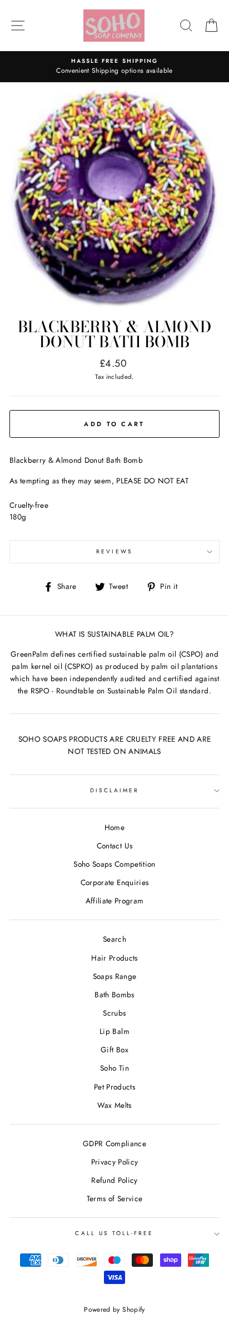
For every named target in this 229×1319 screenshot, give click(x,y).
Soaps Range (115, 976)
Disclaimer (115, 790)
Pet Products (114, 1086)
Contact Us (114, 845)
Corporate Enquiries (114, 882)
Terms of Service (114, 1198)
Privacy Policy (114, 1161)
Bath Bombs (114, 994)
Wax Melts (114, 1105)
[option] (114, 67)
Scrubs (114, 1012)
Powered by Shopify (114, 1310)
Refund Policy (114, 1180)
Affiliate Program (115, 900)
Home (114, 827)
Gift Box (114, 1049)
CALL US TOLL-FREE (114, 1233)
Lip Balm (114, 1031)
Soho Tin (114, 1067)
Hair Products (114, 957)
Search (114, 939)
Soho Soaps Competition (114, 864)
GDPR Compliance (114, 1143)
